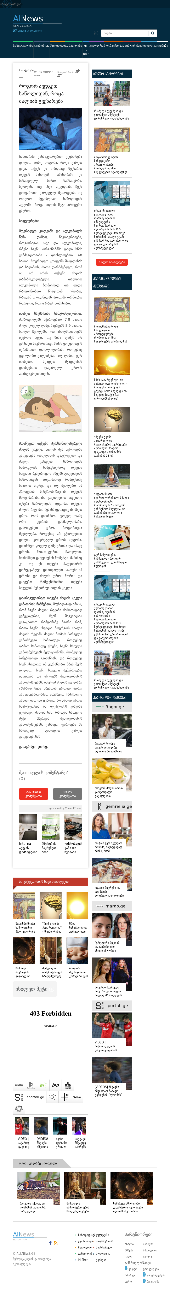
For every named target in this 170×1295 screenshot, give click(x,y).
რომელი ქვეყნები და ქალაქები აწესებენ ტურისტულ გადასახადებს (111, 114)
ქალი (128, 1256)
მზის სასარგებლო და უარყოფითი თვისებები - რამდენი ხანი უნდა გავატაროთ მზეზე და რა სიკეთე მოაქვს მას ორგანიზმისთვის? (111, 389)
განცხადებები (156, 1275)
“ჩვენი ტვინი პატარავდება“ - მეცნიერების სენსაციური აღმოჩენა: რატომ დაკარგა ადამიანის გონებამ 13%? (111, 446)
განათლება (73, 46)
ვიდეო (133, 1269)
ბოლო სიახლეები (112, 262)
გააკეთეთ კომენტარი (33, 794)
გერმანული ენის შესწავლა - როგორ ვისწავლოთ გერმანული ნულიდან (110, 560)
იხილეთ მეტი (32, 989)
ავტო (128, 1281)
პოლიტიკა (149, 46)
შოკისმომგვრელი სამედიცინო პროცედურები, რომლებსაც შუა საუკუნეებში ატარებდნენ (111, 164)
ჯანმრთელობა (135, 1263)
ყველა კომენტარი (67, 794)
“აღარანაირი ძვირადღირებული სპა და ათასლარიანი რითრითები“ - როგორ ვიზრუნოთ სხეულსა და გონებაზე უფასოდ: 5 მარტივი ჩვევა (111, 505)
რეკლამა (153, 1281)
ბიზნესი (148, 1244)
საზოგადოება (23, 46)
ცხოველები (151, 1269)
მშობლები (150, 1250)
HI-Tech (86, 50)
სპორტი (130, 1275)
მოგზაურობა (113, 46)
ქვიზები (162, 46)
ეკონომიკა (42, 46)
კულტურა (96, 46)
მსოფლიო (57, 46)
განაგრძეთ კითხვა (34, 747)
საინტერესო (132, 46)
